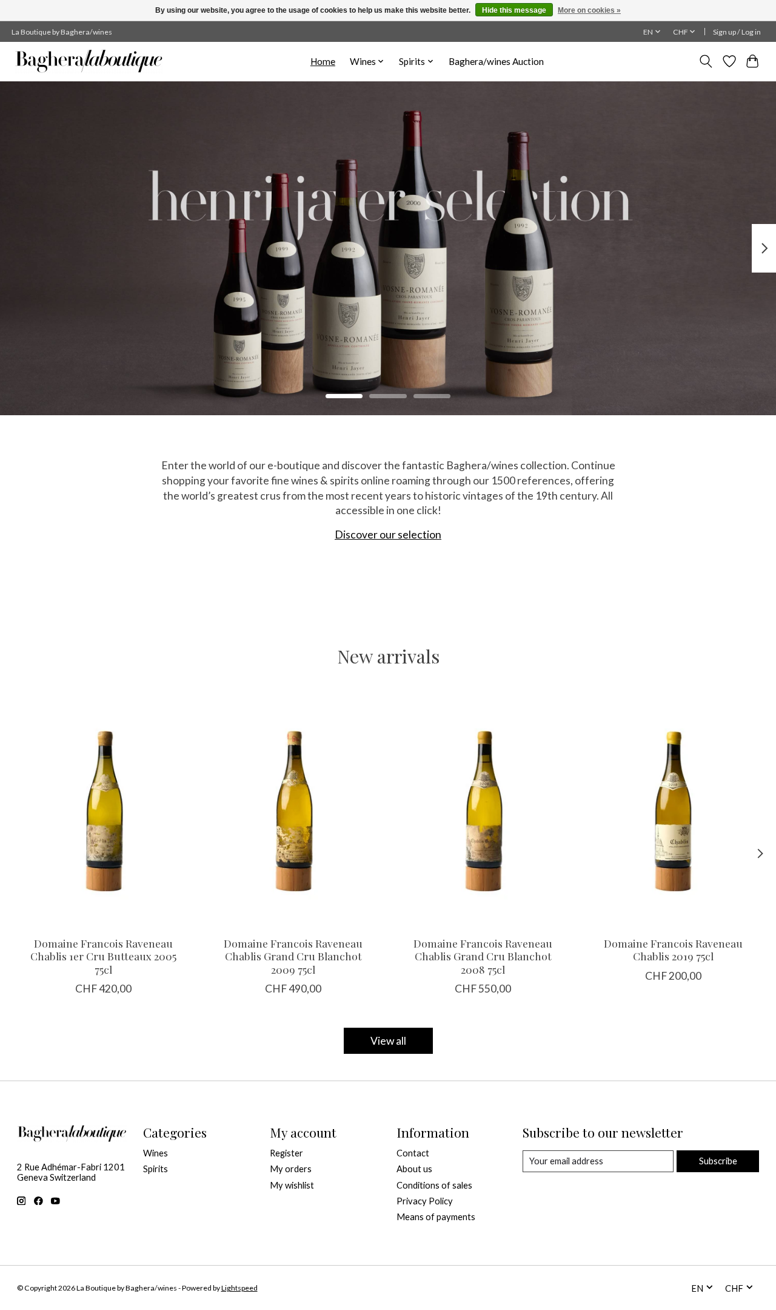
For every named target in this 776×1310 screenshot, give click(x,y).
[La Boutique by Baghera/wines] (89, 61)
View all (388, 1040)
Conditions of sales (434, 1185)
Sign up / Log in (737, 31)
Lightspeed (239, 1287)
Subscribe (718, 1161)
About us (414, 1169)
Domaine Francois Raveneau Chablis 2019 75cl (672, 949)
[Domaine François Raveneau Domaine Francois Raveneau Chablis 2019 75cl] (673, 811)
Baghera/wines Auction (496, 61)
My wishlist (292, 1185)
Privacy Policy (424, 1201)
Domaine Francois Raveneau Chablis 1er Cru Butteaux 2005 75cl (103, 956)
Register (286, 1153)
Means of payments (435, 1217)
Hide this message (514, 10)
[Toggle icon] (705, 61)
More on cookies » (589, 10)
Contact (412, 1153)
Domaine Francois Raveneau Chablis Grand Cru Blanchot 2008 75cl (482, 956)
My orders (291, 1169)
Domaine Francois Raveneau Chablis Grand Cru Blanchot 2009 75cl (293, 956)
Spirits (155, 1169)
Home (322, 61)
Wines (155, 1153)
